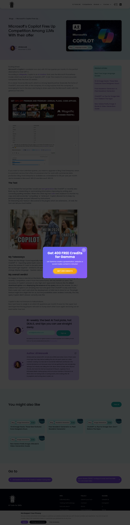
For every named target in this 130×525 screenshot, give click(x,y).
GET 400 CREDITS (65, 271)
